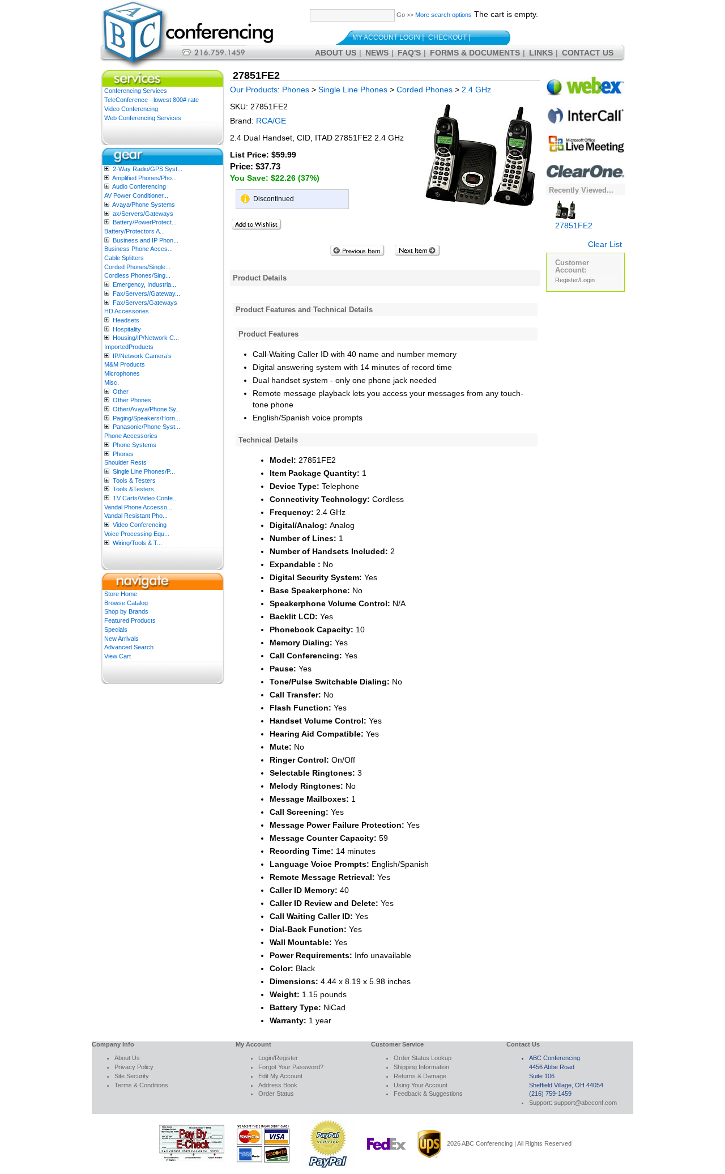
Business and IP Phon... (145, 240)
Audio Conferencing (139, 186)
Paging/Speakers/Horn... (146, 418)
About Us (335, 52)
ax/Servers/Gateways (143, 213)
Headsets (126, 320)
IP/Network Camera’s (142, 355)
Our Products (254, 89)
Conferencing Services (135, 90)
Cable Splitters (124, 257)
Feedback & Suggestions (428, 1093)
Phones (123, 453)
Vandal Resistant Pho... (136, 515)
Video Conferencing (131, 108)
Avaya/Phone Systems (143, 204)
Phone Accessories (130, 435)
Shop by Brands (126, 611)
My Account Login (386, 37)
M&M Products (124, 364)
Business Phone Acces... (138, 248)
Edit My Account (280, 1076)
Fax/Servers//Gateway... (146, 293)
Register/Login (575, 280)
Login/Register (278, 1057)
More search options (443, 14)
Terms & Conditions (141, 1085)
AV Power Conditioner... (136, 195)
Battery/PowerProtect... (145, 222)
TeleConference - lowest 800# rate (151, 99)
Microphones (122, 373)
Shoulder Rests (125, 462)
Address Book (277, 1085)
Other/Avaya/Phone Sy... (147, 409)
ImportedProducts (128, 346)
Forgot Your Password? (290, 1067)
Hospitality (127, 329)
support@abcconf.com (585, 1102)
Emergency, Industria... (144, 284)
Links (541, 52)
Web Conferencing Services (142, 117)
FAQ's (409, 52)
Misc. (111, 382)
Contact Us (587, 52)
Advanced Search (128, 647)
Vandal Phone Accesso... (138, 507)
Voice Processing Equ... (136, 533)
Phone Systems (134, 444)
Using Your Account (420, 1085)
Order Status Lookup (422, 1057)
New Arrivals (121, 638)
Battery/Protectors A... (134, 231)
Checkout (447, 37)
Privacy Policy (133, 1067)
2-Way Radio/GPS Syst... (147, 168)
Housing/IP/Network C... (146, 337)
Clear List (605, 244)
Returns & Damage (420, 1076)
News (377, 52)
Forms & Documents (475, 52)
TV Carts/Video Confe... (145, 498)
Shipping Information (421, 1067)
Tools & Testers (134, 480)
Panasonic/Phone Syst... (146, 426)
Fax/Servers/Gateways (145, 302)
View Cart (117, 656)
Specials (115, 629)
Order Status (276, 1093)
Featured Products (130, 620)
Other (121, 391)
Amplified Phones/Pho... (144, 178)
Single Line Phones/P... (144, 471)
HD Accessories (126, 311)
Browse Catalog (126, 602)
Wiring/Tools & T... (137, 542)
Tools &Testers (133, 489)
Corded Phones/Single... (137, 266)
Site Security (131, 1076)
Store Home (120, 593)
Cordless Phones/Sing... (137, 275)
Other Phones (132, 400)
